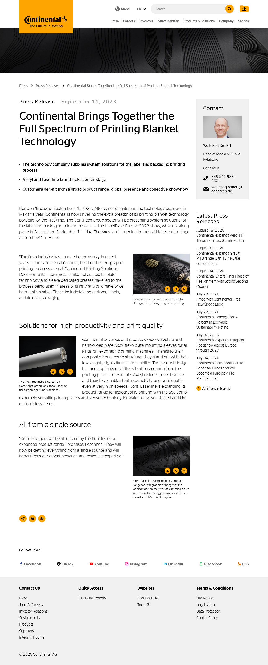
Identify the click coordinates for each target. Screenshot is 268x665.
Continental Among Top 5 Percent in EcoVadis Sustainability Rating (216, 322)
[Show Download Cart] (243, 8)
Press (114, 21)
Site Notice (204, 598)
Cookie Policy (207, 618)
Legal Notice (206, 605)
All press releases (216, 388)
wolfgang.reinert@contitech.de (226, 189)
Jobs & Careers (31, 605)
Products (26, 624)
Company (226, 21)
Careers (129, 21)
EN (139, 9)
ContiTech (145, 598)
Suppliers (26, 631)
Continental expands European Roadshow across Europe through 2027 (220, 345)
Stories (243, 21)
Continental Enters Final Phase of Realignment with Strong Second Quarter (222, 281)
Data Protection (208, 611)
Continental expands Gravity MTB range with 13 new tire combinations (218, 258)
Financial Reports (92, 598)
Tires (141, 605)
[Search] (229, 9)
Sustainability (168, 21)
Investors (146, 21)
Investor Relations (33, 611)
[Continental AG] (46, 16)
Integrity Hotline (31, 637)
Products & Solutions (199, 21)
